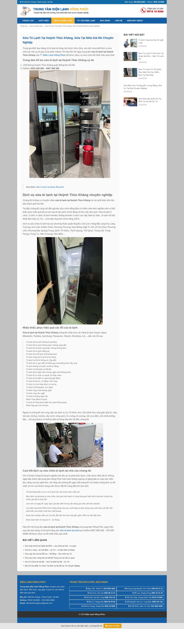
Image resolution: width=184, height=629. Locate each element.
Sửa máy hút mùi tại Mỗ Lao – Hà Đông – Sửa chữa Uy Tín (48, 554)
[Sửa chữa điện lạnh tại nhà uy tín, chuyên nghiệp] (55, 11)
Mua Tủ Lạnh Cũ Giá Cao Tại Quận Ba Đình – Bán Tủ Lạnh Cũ (151, 56)
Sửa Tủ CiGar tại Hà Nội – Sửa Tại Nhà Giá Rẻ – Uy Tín (47, 562)
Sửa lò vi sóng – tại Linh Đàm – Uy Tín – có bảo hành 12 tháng (49, 550)
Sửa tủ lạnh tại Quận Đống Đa (50, 187)
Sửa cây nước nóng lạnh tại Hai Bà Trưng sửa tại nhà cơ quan (50, 558)
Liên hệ (118, 21)
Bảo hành (105, 21)
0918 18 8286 (113, 626)
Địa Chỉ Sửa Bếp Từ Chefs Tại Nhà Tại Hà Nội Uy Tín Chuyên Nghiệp (52, 566)
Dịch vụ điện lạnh (63, 21)
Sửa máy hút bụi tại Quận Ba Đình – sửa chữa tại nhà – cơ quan (50, 546)
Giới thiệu (44, 21)
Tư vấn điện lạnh (86, 21)
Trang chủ (28, 21)
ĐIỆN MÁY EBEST (135, 21)
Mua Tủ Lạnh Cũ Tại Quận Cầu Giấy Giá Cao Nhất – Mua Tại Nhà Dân (149, 72)
